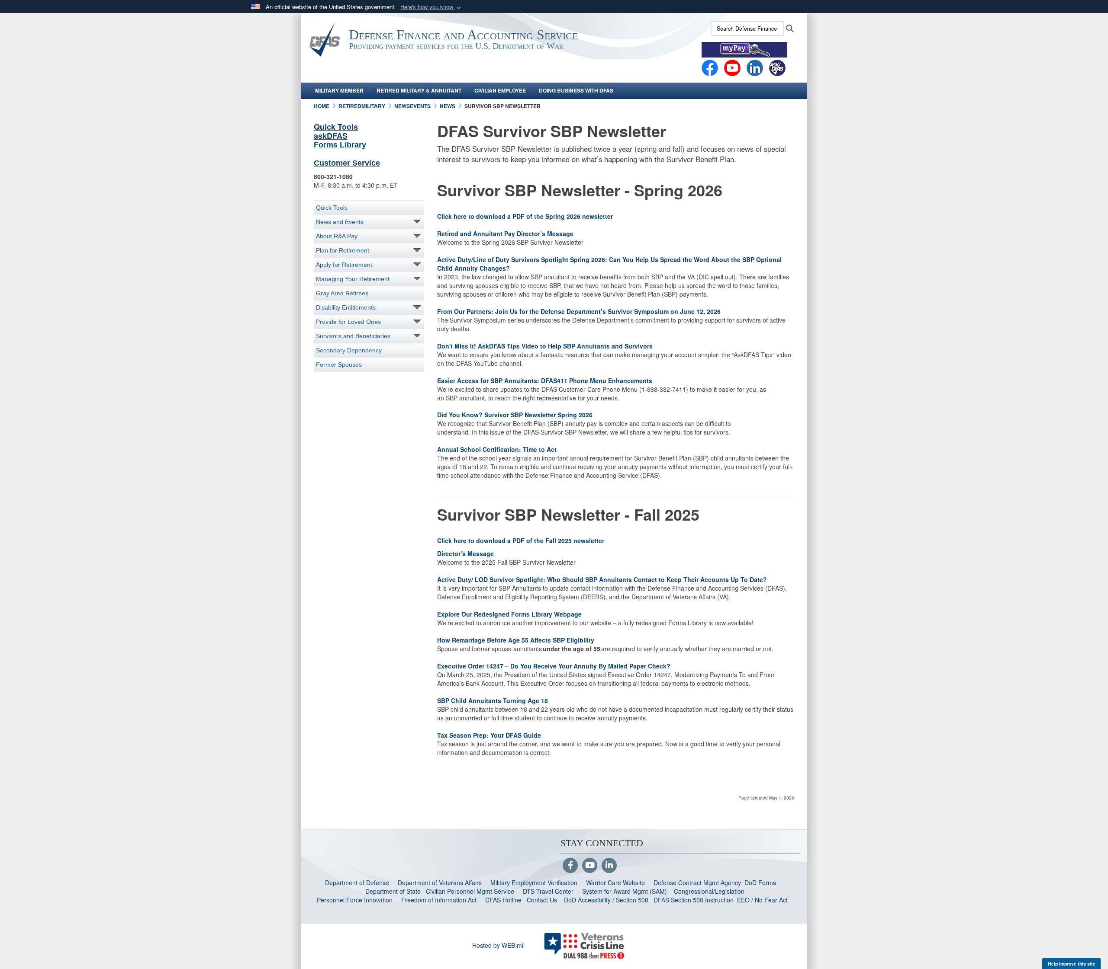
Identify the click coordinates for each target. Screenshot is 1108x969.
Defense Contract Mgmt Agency (697, 882)
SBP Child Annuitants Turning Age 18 (494, 700)
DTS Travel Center (548, 891)
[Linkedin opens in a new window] (755, 67)
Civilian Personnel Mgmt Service (472, 891)
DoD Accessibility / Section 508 (606, 899)
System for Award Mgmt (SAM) (625, 891)
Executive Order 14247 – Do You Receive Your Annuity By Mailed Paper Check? (554, 666)
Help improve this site (1071, 963)
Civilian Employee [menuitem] (500, 90)
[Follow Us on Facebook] (570, 865)
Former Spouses (339, 364)
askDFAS (331, 135)
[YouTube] (589, 865)
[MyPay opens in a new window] (744, 49)
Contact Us (542, 899)
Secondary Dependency (349, 350)
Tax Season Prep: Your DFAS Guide (490, 735)
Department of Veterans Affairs (440, 882)
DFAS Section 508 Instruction (694, 899)
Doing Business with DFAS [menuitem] (576, 90)
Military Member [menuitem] (339, 90)
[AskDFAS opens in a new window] (777, 67)
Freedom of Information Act (439, 899)
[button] (431, 7)
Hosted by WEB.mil (498, 945)
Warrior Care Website (615, 882)
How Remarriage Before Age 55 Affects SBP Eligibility (516, 640)
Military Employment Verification (533, 882)
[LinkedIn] (609, 865)
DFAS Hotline (503, 899)
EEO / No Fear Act (763, 899)
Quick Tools (336, 126)
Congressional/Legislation (709, 891)
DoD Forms (761, 882)
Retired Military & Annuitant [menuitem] (419, 90)
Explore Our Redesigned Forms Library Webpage (511, 614)
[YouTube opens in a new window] (732, 67)
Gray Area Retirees (342, 293)
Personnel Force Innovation (355, 899)
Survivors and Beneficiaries (353, 336)
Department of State (393, 891)
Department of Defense (357, 882)
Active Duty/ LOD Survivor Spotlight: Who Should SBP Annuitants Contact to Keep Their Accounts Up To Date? (602, 579)
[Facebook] (710, 67)
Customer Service (347, 163)
